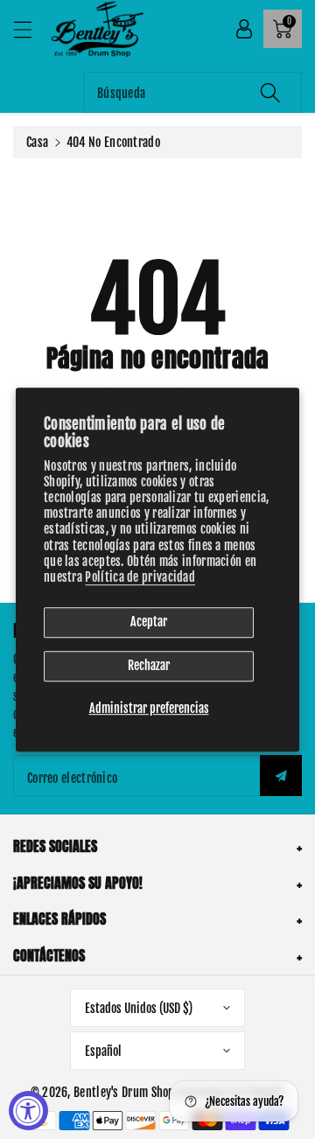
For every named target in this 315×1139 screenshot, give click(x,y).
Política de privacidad (140, 577)
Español (103, 1051)
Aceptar (148, 621)
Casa (37, 142)
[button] (30, 29)
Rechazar (149, 665)
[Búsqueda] (270, 92)
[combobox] (192, 92)
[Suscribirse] (281, 775)
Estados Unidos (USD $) (138, 1008)
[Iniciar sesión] (244, 29)
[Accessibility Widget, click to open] (28, 1110)
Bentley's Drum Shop (124, 1092)
